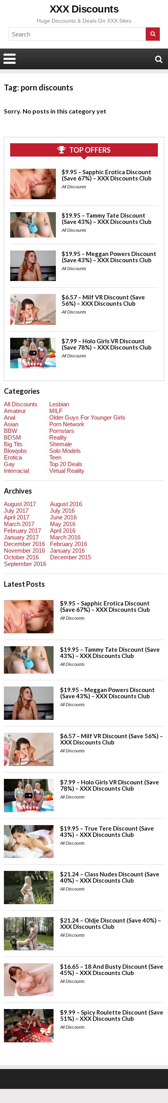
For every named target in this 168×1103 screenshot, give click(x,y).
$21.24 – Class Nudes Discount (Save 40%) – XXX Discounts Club (109, 877)
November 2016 (24, 550)
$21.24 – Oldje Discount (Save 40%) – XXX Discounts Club (110, 923)
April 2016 (62, 530)
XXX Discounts (84, 9)
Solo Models (65, 450)
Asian (11, 424)
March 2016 (65, 537)
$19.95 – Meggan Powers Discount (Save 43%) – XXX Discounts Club (109, 256)
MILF (56, 410)
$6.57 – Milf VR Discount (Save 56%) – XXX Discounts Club (103, 300)
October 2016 (21, 557)
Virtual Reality (66, 470)
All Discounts (74, 186)
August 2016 (66, 504)
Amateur (15, 410)
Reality (58, 437)
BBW (10, 430)
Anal (9, 417)
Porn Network (66, 424)
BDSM (12, 437)
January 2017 (21, 537)
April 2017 (16, 517)
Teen (55, 457)
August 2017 (20, 504)
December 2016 (24, 544)
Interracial (16, 470)
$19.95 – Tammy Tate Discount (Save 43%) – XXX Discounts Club (107, 218)
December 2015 (70, 557)
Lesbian (59, 404)
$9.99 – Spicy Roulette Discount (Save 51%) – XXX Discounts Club (111, 1015)
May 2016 (62, 524)
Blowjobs (15, 450)
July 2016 (62, 510)
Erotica (13, 457)
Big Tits (13, 444)
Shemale (60, 444)
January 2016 (67, 550)
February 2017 (22, 530)
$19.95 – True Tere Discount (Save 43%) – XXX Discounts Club (107, 831)
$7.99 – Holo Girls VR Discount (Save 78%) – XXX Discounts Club (107, 344)
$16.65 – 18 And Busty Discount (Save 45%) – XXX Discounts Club (111, 969)
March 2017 (19, 524)
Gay (9, 464)
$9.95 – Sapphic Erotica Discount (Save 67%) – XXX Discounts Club (107, 175)
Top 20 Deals (65, 464)
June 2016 (63, 517)
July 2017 (16, 510)
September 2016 (25, 564)
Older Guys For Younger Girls (87, 417)
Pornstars (61, 430)
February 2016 (68, 544)
